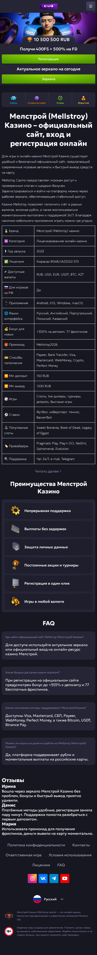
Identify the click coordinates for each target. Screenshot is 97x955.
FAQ (61, 865)
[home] (48, 6)
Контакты (81, 845)
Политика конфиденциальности (36, 845)
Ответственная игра (24, 855)
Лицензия (41, 865)
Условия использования (70, 855)
